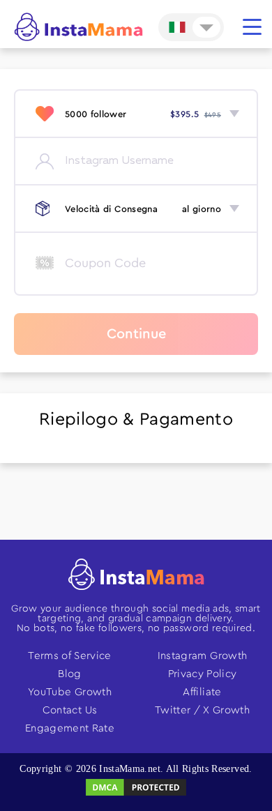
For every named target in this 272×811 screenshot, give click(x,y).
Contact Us (70, 710)
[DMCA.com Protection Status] (136, 794)
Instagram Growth (203, 656)
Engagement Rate (69, 728)
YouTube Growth (70, 692)
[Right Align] (252, 27)
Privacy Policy (202, 674)
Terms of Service (70, 656)
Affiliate (202, 692)
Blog (69, 674)
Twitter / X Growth (202, 710)
